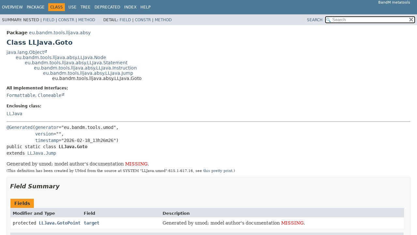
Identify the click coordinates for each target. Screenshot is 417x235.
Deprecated (107, 7)
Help (145, 7)
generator (47, 127)
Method (86, 20)
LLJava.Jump (41, 153)
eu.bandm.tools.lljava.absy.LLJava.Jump (88, 73)
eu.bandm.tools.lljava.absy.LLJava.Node (61, 57)
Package (36, 7)
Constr (66, 20)
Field (48, 20)
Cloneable (49, 95)
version (44, 133)
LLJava (14, 113)
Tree (85, 7)
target (91, 223)
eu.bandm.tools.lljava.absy (60, 32)
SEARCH (315, 20)
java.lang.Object (25, 52)
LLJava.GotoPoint (59, 223)
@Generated (20, 127)
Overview (12, 7)
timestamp (47, 140)
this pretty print (217, 171)
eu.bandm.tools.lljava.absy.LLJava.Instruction (85, 67)
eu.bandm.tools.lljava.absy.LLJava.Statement (76, 62)
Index (130, 7)
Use (72, 7)
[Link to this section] (64, 186)
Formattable (21, 95)
